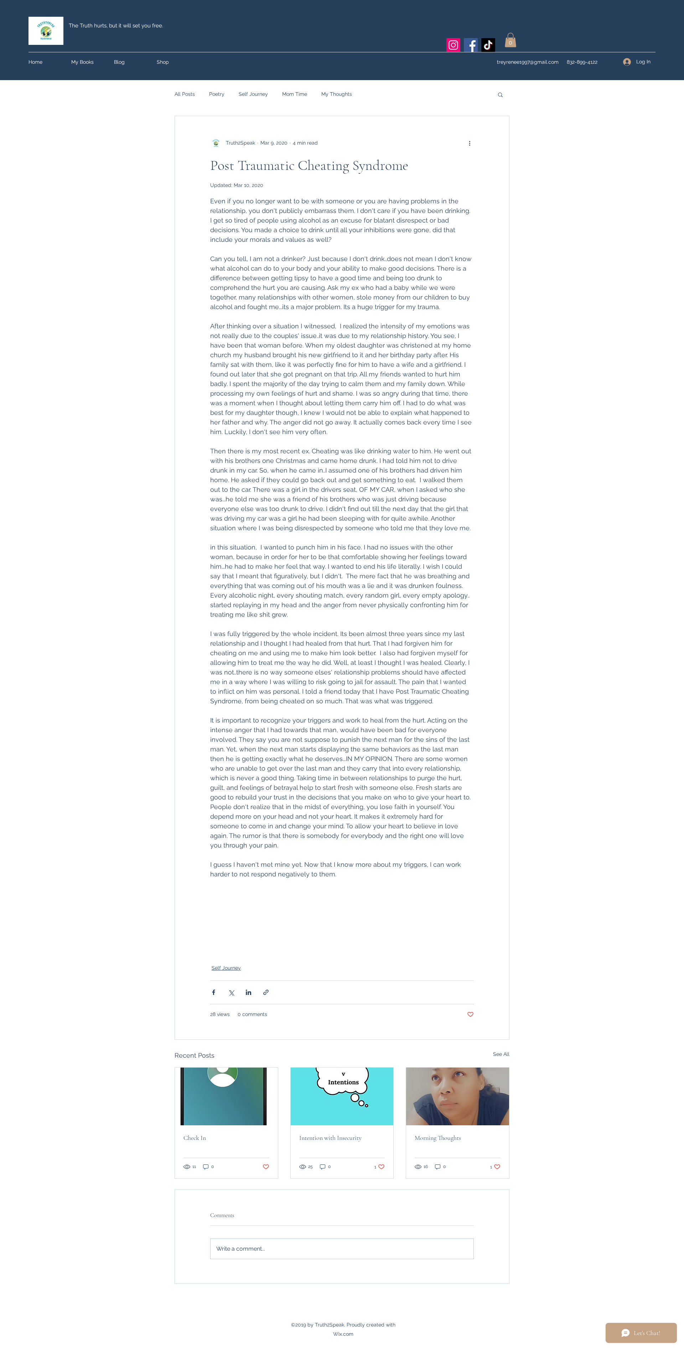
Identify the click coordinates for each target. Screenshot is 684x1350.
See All (501, 1054)
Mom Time (294, 94)
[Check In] (226, 1096)
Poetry (216, 94)
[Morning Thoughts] (457, 1096)
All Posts (185, 94)
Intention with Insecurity (330, 1138)
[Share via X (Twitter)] (231, 992)
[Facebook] (471, 45)
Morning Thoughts (438, 1138)
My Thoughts (336, 94)
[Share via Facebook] (213, 992)
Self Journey (253, 94)
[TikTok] (488, 45)
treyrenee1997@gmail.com (528, 62)
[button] (510, 40)
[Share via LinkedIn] (248, 992)
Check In (194, 1138)
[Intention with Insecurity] (342, 1096)
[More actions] (469, 143)
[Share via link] (266, 992)
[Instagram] (453, 45)
